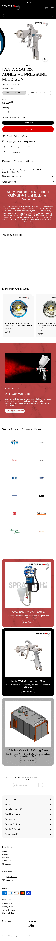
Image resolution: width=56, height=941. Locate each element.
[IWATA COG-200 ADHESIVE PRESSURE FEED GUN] (18, 260)
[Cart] (46, 8)
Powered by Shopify (30, 936)
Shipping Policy (8, 913)
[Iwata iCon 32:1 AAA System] (28, 585)
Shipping (5, 117)
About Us (5, 858)
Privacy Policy (7, 907)
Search (5, 855)
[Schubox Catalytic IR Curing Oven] (28, 724)
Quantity (5, 107)
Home (4, 851)
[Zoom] (45, 59)
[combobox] (28, 15)
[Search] (52, 15)
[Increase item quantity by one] (13, 112)
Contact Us (6, 861)
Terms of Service (8, 910)
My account (6, 864)
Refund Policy (7, 904)
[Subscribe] (41, 785)
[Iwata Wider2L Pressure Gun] (28, 654)
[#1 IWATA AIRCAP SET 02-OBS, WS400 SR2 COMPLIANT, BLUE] (18, 314)
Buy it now (28, 129)
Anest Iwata (22, 288)
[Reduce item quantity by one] (4, 112)
